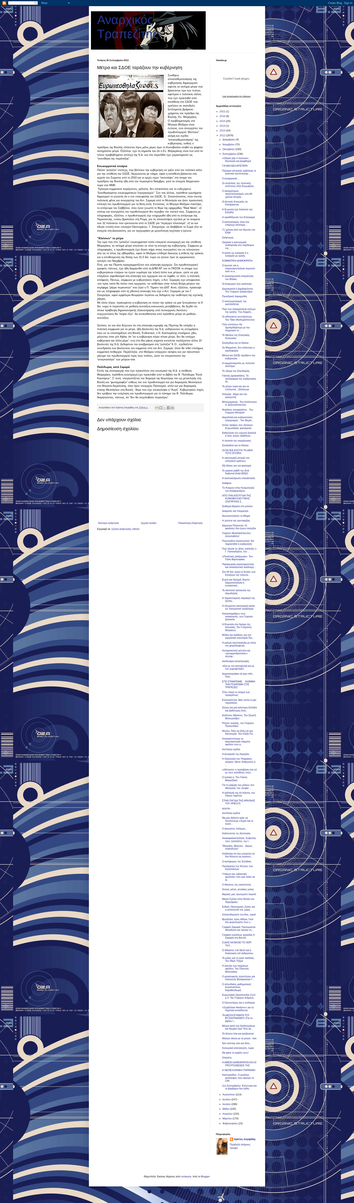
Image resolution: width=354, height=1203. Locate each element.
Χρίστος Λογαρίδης (245, 1139)
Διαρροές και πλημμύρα (235, 511)
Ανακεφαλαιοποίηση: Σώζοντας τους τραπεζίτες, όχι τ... (239, 839)
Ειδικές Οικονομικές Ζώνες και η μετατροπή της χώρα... (238, 908)
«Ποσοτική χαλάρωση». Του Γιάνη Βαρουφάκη (237, 558)
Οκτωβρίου (228, 149)
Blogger (205, 1176)
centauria (186, 1176)
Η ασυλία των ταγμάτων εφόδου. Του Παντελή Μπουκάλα (235, 968)
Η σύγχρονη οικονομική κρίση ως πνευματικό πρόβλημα (238, 607)
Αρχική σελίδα (148, 523)
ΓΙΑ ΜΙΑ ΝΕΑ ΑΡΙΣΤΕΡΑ (235, 165)
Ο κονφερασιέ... (230, 178)
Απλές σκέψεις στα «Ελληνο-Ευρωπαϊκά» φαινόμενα (237, 426)
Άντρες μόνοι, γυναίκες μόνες (238, 889)
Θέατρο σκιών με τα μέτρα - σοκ (239, 1038)
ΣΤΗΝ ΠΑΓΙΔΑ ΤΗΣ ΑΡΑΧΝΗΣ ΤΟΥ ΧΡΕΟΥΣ (238, 802)
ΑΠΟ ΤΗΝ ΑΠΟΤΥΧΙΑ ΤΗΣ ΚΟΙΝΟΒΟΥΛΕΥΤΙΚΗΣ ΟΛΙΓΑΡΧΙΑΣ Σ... (236, 498)
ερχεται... (227, 808)
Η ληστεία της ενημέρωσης (236, 440)
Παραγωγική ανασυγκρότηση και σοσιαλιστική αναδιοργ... (239, 566)
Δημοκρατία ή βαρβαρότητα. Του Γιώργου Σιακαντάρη (237, 290)
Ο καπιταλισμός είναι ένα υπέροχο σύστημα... (235, 223)
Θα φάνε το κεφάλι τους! (235, 1052)
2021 (223, 111)
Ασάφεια (226, 483)
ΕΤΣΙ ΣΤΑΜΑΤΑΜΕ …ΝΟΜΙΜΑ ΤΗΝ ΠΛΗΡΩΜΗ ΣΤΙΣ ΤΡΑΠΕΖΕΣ (238, 684)
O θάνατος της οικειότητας (236, 884)
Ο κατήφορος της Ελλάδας (236, 861)
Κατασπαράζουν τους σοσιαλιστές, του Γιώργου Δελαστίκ (237, 616)
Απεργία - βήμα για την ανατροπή (234, 395)
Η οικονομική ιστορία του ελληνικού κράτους (236, 459)
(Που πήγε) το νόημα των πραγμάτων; (236, 694)
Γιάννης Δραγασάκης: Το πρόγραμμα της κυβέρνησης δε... (239, 378)
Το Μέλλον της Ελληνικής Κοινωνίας (236, 336)
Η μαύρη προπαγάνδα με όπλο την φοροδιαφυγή (239, 644)
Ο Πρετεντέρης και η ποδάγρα (238, 1002)
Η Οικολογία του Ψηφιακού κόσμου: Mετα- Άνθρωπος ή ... (238, 761)
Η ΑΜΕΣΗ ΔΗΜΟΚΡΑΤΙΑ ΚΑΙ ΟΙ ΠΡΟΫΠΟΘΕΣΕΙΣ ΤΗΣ (239, 1064)
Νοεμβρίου (228, 144)
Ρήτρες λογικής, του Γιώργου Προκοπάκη (238, 724)
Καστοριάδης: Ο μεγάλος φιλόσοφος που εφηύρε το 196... (238, 1077)
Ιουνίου (226, 1104)
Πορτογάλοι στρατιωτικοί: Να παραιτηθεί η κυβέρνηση (238, 542)
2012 (223, 135)
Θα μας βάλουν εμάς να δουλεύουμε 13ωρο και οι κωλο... (237, 820)
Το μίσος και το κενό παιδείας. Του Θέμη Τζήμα (238, 959)
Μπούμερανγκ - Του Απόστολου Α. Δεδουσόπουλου (239, 403)
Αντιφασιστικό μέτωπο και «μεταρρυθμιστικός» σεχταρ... (236, 653)
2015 (223, 121)
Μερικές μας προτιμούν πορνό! (239, 894)
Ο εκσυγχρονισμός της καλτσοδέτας (234, 303)
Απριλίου (227, 1113)
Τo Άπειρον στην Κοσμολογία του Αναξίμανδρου (238, 489)
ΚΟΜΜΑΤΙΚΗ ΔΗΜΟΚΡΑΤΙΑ (237, 260)
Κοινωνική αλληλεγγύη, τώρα (238, 1048)
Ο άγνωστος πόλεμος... (234, 828)
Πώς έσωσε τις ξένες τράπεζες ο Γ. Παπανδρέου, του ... (239, 550)
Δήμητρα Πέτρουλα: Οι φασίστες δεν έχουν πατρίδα (239, 527)
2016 (223, 116)
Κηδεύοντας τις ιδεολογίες (236, 833)
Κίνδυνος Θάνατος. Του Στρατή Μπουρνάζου (239, 717)
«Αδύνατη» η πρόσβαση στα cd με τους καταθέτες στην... (239, 771)
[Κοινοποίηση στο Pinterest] (172, 408)
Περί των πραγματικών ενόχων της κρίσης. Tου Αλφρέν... (238, 310)
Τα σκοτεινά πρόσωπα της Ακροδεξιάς (236, 592)
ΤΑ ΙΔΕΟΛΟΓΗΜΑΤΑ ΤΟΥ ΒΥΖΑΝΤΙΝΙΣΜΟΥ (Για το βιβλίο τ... (237, 1018)
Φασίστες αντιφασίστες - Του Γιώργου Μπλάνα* (237, 411)
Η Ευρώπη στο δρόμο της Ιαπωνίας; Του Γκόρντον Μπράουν (237, 627)
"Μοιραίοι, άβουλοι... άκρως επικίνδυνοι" (237, 847)
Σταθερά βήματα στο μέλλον (237, 506)
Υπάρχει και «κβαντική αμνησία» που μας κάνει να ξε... (238, 877)
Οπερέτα (226, 1057)
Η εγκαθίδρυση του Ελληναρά (238, 217)
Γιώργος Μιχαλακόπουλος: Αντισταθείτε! (236, 534)
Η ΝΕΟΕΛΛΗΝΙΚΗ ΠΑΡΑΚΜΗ (238, 1070)
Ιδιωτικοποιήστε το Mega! (236, 515)
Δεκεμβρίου (229, 139)
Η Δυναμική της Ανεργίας (235, 754)
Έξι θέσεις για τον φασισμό (236, 465)
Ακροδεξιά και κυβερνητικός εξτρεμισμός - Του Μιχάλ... (237, 419)
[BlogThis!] (161, 408)
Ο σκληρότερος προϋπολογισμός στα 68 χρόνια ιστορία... (237, 194)
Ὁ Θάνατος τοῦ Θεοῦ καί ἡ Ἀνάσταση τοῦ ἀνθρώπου (237, 952)
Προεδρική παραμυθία (234, 296)
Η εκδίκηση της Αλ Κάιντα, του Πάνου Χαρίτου (238, 794)
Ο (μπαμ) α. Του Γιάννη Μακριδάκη (234, 779)
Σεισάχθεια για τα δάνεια (235, 342)
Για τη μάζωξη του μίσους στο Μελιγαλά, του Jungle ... (238, 786)
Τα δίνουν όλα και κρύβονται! (238, 1033)
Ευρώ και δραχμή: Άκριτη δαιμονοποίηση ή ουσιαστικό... (236, 582)
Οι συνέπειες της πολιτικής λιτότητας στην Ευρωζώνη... (238, 185)
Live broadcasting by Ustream (236, 96)
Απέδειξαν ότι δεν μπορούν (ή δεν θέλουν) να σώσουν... (238, 855)
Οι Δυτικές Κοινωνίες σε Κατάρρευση (235, 203)
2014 (223, 125)
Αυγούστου (229, 1094)
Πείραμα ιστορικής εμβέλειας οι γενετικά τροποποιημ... (239, 172)
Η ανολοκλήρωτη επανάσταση (238, 478)
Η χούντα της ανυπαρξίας (236, 520)
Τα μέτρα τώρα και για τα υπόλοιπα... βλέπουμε (235, 388)
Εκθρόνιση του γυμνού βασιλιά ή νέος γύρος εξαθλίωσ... (239, 434)
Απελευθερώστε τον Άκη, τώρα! (239, 914)
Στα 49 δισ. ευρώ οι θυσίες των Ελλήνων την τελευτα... (238, 573)
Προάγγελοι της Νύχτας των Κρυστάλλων (237, 868)
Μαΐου (226, 1108)
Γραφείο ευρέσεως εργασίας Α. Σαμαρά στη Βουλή (238, 936)
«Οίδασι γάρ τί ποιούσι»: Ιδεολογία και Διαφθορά (236, 160)
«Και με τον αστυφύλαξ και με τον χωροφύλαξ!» (238, 667)
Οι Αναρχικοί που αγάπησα (237, 283)
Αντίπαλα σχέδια (231, 749)
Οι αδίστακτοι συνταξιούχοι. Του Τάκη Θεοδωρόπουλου (238, 318)
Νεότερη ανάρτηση (108, 523)
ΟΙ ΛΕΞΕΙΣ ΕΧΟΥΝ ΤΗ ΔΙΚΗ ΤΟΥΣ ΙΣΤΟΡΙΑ (237, 452)
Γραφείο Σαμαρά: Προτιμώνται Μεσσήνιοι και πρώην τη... (238, 928)
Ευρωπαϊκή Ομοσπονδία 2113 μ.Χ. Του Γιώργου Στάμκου (238, 996)
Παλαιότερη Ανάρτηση (190, 523)
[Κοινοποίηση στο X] (165, 408)
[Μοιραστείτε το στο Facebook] (169, 408)
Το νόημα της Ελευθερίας (236, 371)
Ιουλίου (226, 1099)
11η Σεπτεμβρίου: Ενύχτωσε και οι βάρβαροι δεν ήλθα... (239, 1087)
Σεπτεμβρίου (229, 154)
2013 (223, 130)
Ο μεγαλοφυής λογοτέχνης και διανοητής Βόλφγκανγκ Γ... (238, 978)
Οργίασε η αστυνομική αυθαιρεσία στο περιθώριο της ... (238, 245)
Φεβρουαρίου (230, 1123)
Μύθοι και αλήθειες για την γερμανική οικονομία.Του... (238, 636)
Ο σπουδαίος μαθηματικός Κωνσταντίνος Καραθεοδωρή (236, 987)
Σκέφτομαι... (228, 237)
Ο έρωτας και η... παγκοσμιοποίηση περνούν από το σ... (238, 268)
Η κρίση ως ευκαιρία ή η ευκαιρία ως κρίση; (235, 254)
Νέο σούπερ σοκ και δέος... (237, 1043)
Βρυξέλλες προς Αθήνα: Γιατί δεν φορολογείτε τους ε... (237, 921)
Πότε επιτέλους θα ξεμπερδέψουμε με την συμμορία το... (236, 327)
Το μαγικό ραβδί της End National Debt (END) (235, 472)
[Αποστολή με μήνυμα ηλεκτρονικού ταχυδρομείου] (157, 408)
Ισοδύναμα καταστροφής (235, 661)
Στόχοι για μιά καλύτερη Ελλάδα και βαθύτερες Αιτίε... (239, 709)
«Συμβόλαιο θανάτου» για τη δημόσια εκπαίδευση (238, 1009)
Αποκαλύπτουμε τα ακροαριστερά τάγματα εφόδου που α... (236, 741)
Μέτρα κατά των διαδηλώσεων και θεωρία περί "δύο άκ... (238, 1027)
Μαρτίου (227, 1118)
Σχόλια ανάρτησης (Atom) (125, 529)
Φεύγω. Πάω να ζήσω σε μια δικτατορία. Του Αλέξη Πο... (238, 732)
